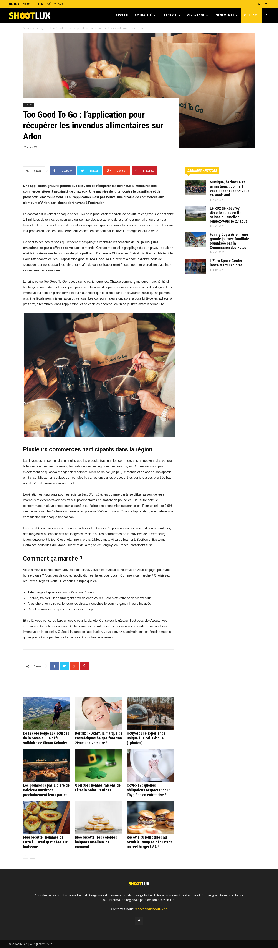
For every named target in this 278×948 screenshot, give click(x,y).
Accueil (122, 15)
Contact (251, 15)
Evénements (224, 15)
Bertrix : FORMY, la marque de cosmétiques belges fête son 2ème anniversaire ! (98, 738)
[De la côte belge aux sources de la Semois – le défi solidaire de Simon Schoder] (46, 713)
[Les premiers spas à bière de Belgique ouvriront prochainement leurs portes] (46, 765)
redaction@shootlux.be (151, 909)
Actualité (143, 15)
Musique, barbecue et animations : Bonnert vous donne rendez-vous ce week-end (229, 188)
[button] (259, 3)
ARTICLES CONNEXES (41, 688)
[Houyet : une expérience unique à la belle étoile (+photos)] (150, 713)
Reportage (196, 15)
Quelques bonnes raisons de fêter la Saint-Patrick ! (98, 787)
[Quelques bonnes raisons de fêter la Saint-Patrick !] (98, 765)
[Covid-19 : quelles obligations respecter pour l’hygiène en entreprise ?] (150, 765)
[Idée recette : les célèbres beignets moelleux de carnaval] (98, 817)
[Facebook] (266, 4)
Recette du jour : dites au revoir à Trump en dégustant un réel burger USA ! (149, 842)
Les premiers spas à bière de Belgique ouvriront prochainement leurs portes (46, 790)
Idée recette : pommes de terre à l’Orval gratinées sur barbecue (45, 842)
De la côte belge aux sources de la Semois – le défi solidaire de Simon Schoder (46, 738)
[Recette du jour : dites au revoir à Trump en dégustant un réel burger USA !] (150, 817)
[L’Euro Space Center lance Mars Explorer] (195, 266)
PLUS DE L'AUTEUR (75, 688)
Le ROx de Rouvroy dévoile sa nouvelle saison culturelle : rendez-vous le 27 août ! (229, 215)
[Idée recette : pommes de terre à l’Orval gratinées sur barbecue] (46, 817)
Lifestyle (169, 15)
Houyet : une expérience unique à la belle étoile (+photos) (146, 738)
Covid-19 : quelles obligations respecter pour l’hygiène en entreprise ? (148, 790)
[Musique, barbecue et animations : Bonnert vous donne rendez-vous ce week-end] (195, 187)
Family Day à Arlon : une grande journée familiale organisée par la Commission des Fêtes (229, 241)
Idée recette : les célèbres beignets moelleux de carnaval (96, 842)
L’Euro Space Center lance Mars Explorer (226, 262)
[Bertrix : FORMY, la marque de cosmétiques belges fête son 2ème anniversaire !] (98, 713)
